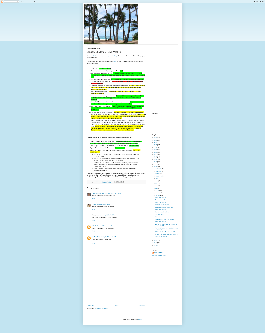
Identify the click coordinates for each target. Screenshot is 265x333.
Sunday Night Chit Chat (162, 212)
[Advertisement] (116, 289)
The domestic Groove (98, 193)
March (157, 190)
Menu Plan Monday (160, 197)
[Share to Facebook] (121, 182)
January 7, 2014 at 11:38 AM (113, 193)
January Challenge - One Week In (164, 219)
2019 (155, 154)
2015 (155, 164)
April (156, 188)
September (158, 176)
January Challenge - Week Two (164, 207)
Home (117, 305)
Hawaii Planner (158, 252)
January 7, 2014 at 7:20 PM (107, 215)
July (156, 181)
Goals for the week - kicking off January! (166, 234)
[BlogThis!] (117, 182)
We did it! (157, 217)
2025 (155, 140)
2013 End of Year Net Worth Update (165, 232)
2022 (155, 147)
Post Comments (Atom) (101, 308)
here (114, 61)
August (157, 178)
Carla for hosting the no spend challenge (105, 56)
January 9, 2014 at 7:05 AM (108, 237)
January (157, 195)
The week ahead (160, 200)
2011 (155, 245)
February (158, 193)
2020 (155, 152)
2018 (155, 157)
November (158, 171)
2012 (155, 243)
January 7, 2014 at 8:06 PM (104, 226)
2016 (155, 162)
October (157, 173)
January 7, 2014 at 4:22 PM (105, 204)
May (156, 186)
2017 (155, 159)
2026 (155, 137)
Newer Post (90, 305)
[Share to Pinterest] (123, 182)
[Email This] (115, 182)
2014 (155, 166)
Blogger (140, 319)
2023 (155, 145)
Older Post (142, 305)
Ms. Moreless (96, 237)
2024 (155, 142)
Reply (93, 198)
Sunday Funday (159, 214)
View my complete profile (159, 255)
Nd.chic (94, 226)
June (157, 183)
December (158, 169)
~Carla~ (94, 204)
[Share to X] (119, 182)
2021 (155, 150)
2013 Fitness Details (161, 236)
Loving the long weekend (162, 205)
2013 (155, 240)
